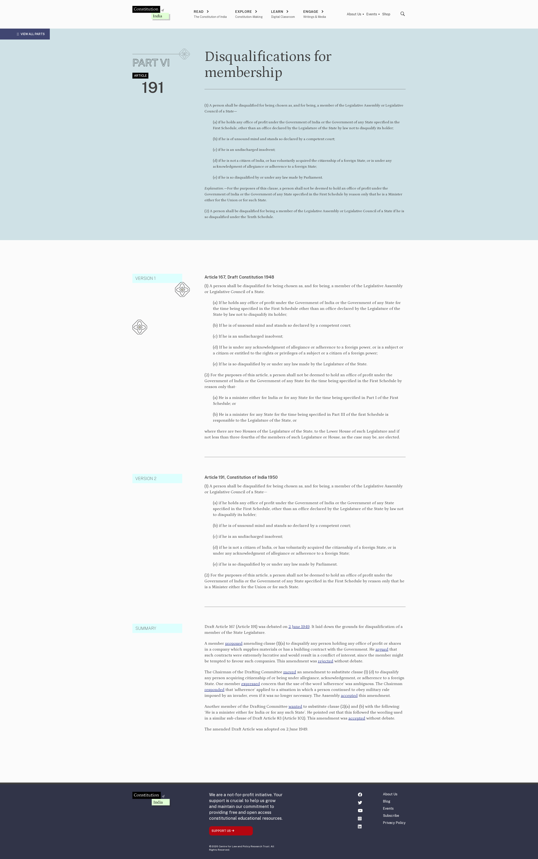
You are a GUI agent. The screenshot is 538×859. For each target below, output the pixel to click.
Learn (277, 12)
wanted (295, 706)
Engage (310, 12)
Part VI (151, 63)
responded (214, 689)
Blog (386, 801)
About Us (354, 14)
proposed (234, 643)
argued (382, 649)
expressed (250, 683)
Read (199, 12)
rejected (325, 661)
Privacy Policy (394, 823)
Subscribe (391, 816)
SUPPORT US (221, 831)
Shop (386, 14)
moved (289, 672)
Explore (243, 12)
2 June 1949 (299, 626)
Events (371, 14)
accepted (349, 695)
